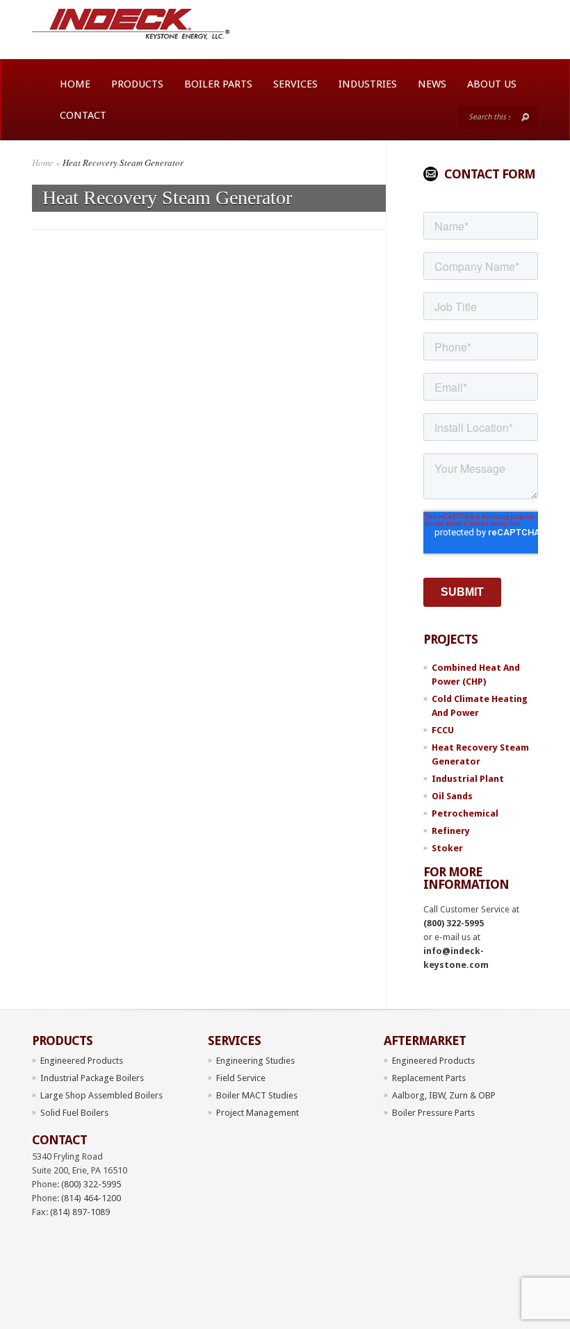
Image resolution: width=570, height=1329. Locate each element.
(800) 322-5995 (453, 923)
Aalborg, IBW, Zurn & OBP (444, 1095)
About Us (491, 84)
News (432, 84)
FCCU (443, 730)
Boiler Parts (218, 84)
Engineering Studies (255, 1060)
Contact (83, 115)
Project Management (257, 1113)
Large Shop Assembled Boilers (101, 1095)
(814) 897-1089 (80, 1212)
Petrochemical (465, 813)
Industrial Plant (468, 779)
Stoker (447, 848)
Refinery (451, 831)
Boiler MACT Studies (257, 1095)
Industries (368, 84)
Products (137, 84)
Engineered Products (81, 1060)
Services (295, 84)
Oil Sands (452, 796)
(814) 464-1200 (91, 1198)
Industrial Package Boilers (92, 1078)
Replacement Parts (429, 1078)
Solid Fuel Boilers (74, 1113)
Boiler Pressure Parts (433, 1113)
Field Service (241, 1078)
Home (75, 84)
